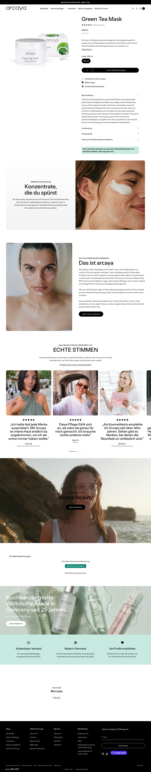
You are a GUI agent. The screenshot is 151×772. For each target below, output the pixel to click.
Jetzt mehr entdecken (91, 314)
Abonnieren (123, 746)
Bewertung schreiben (75, 566)
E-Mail (104, 737)
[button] (12, 769)
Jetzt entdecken (75, 507)
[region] (75, 2)
